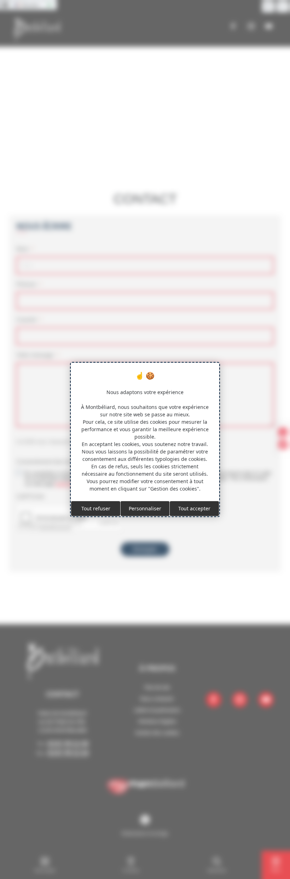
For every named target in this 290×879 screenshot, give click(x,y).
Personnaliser (145, 508)
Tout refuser (95, 508)
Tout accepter (194, 508)
